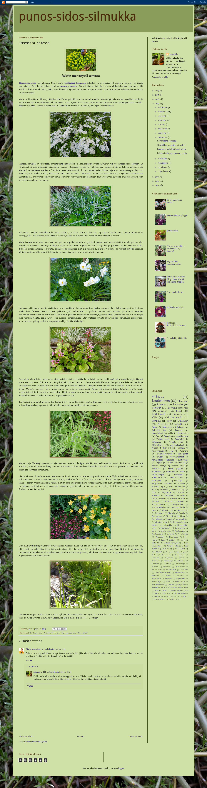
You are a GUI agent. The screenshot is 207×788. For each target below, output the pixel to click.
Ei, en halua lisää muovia (174, 201)
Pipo (154, 489)
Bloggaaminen (50, 633)
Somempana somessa (166, 141)
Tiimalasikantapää (174, 587)
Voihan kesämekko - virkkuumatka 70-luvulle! (175, 249)
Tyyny (186, 590)
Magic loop (166, 531)
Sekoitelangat (156, 581)
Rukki (163, 540)
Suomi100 (171, 584)
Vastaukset (33, 666)
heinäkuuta (163, 128)
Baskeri (154, 555)
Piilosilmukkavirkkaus (162, 572)
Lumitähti (167, 564)
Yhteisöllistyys (158, 445)
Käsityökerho (181, 561)
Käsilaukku (170, 471)
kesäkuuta (162, 133)
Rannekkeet (157, 519)
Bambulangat (181, 552)
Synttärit (155, 501)
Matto (182, 495)
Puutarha (178, 404)
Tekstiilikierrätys (159, 430)
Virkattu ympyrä (171, 543)
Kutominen (156, 471)
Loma (154, 531)
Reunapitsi (168, 578)
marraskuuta (163, 111)
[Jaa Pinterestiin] (65, 628)
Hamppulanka (180, 555)
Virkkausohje (167, 427)
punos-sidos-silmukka (77, 16)
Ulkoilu (157, 593)
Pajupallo (168, 436)
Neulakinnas (180, 531)
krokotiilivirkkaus (173, 599)
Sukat (183, 498)
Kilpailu (155, 448)
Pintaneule (155, 575)
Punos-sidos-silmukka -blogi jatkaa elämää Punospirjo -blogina (177, 279)
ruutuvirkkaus (158, 451)
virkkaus (158, 397)
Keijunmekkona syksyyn (177, 215)
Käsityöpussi (170, 495)
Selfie (168, 581)
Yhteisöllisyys (163, 424)
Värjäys (166, 549)
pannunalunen (179, 549)
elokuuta (162, 124)
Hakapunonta (166, 555)
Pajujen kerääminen (176, 462)
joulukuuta (162, 107)
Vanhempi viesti (135, 736)
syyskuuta (162, 120)
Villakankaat (156, 596)
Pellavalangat (158, 474)
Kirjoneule (166, 492)
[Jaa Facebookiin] (62, 628)
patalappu (156, 480)
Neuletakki (159, 513)
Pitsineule (164, 489)
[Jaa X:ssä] (59, 628)
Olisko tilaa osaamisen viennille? (171, 145)
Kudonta (181, 483)
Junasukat (155, 558)
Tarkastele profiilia (160, 77)
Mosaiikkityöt (167, 510)
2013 (157, 181)
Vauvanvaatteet (177, 457)
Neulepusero (157, 534)
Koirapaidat (167, 525)
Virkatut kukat (162, 439)
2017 (157, 95)
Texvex (182, 540)
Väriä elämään (178, 448)
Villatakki (156, 543)
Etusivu (80, 736)
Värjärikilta (184, 596)
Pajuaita (182, 513)
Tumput (168, 519)
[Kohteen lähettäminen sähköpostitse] (53, 628)
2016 (157, 99)
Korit (165, 448)
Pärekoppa (173, 537)
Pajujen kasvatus (159, 498)
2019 (157, 90)
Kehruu (155, 525)
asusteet (162, 410)
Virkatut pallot (173, 546)
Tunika (164, 590)
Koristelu (180, 492)
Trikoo (156, 590)
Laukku (155, 510)
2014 (157, 177)
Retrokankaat (156, 578)
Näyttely (171, 513)
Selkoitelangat (180, 581)
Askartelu (156, 468)
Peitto (182, 471)
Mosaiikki (181, 486)
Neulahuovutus (157, 570)
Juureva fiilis (172, 230)
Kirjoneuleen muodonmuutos (173, 262)
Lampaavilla (180, 528)
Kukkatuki (156, 495)
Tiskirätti (168, 501)
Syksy (154, 427)
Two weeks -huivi (174, 292)
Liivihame (155, 564)
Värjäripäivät (159, 599)
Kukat (171, 486)
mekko (170, 433)
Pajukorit (181, 427)
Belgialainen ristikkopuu (162, 483)
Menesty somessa (69, 86)
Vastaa (29, 660)
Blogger (120, 768)
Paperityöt (184, 451)
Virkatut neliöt (173, 417)
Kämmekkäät (157, 460)
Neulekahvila (183, 510)
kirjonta (181, 501)
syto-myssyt (157, 552)
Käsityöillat (179, 439)
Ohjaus (159, 462)
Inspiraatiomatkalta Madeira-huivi (172, 149)
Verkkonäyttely (182, 519)
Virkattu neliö (176, 442)
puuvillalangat (182, 436)
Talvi (169, 420)
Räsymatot (178, 474)
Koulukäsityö (168, 561)
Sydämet (172, 540)
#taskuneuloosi (36, 633)
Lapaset (170, 460)
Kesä (186, 407)
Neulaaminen (180, 567)
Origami (170, 534)
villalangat (182, 400)
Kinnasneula (156, 561)
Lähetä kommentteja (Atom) (36, 741)
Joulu (154, 492)
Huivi (171, 451)
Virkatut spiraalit (170, 596)
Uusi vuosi (166, 593)
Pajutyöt (156, 407)
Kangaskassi (169, 558)
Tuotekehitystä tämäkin (177, 338)
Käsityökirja (165, 528)
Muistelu (155, 567)
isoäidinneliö (158, 414)
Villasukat (183, 420)
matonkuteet (157, 433)
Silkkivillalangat (178, 489)
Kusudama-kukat (159, 507)
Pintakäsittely (180, 572)
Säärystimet (181, 584)
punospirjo (37, 672)
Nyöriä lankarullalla (175, 307)
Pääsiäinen (181, 516)
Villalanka (156, 442)
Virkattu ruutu (176, 477)
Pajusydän (160, 537)
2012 (157, 185)
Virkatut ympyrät (162, 522)
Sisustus (178, 414)
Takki (163, 587)
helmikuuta (163, 167)
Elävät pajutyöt (175, 468)
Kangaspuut (178, 504)
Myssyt (160, 457)
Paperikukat (184, 570)
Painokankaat (183, 534)
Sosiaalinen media (80, 633)
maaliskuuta (163, 163)
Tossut (186, 587)
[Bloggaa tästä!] (56, 628)
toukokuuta (163, 137)
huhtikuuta (162, 158)
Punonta (161, 404)
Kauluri (181, 558)
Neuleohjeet (179, 424)
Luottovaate (183, 460)
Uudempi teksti (25, 736)
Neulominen (161, 401)
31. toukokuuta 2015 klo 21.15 (53, 649)
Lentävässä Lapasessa (75, 83)
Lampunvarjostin (178, 507)
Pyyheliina (180, 575)
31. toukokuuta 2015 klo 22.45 (59, 672)
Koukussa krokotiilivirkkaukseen (176, 324)
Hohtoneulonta (179, 522)
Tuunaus (178, 430)
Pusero (168, 575)
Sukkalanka (157, 477)
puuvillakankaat (177, 445)
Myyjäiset (166, 567)
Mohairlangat (180, 564)
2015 (157, 103)
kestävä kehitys (159, 465)
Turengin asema (175, 590)
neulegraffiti (183, 453)
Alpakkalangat (176, 480)
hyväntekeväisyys (164, 453)
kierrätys (172, 407)
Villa (154, 417)
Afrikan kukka (178, 465)
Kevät (179, 410)
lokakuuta (162, 116)
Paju (157, 436)
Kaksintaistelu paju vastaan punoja (172, 153)
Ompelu (156, 420)
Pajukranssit (157, 516)
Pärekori (169, 516)
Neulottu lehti (171, 570)
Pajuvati (173, 498)
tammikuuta (163, 171)
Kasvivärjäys (183, 433)
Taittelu (155, 587)
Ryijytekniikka (180, 578)
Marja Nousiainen (33, 649)
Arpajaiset (169, 552)
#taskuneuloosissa (27, 83)
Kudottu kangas (158, 486)
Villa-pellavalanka (179, 593)
